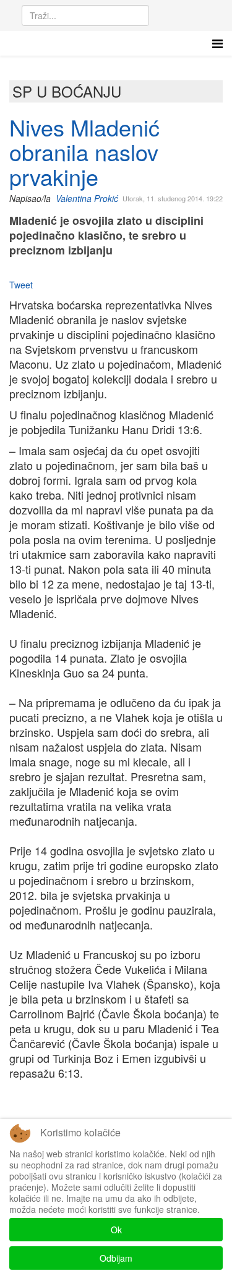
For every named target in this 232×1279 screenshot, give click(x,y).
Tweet (21, 285)
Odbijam (116, 1258)
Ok (116, 1229)
